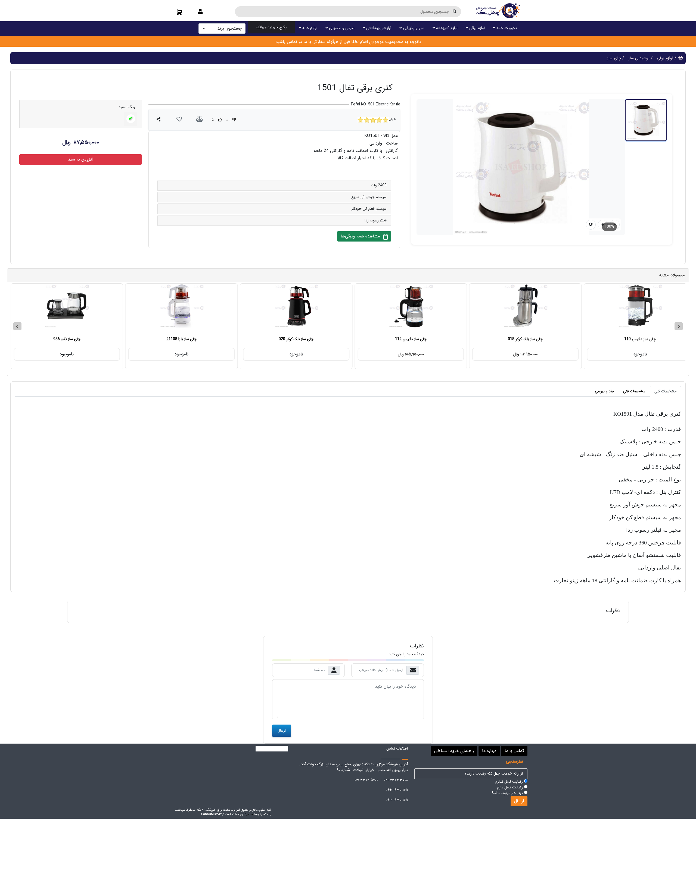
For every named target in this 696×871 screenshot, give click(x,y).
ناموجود (604, 354)
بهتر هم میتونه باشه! (508, 793)
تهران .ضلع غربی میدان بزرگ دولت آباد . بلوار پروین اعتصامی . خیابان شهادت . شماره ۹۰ (353, 767)
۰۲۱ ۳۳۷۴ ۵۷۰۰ (366, 780)
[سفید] (130, 118)
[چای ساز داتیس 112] (375, 308)
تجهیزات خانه (506, 28)
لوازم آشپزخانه (446, 28)
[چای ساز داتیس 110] (604, 308)
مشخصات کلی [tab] (665, 391)
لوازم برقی (476, 28)
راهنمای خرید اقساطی (454, 750)
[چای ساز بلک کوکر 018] (489, 308)
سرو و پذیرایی (413, 28)
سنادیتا (248, 814)
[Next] (679, 326)
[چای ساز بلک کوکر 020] (260, 308)
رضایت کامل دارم (510, 787)
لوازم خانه (309, 28)
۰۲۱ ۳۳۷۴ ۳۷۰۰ (396, 780)
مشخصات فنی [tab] (634, 391)
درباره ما (489, 750)
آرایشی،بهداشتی (378, 28)
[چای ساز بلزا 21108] (145, 308)
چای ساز (614, 58)
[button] (200, 12)
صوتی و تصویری (341, 28)
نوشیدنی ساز (639, 58)
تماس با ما (514, 750)
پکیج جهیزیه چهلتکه (271, 27)
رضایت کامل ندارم (509, 782)
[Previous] (17, 326)
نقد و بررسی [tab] (604, 391)
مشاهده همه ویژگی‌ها (361, 236)
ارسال (282, 731)
